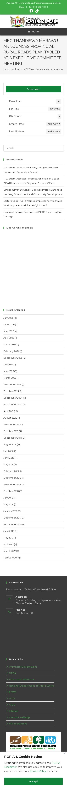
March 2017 (9, 551)
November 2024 (12, 384)
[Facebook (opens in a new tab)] (31, 11)
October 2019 (11, 431)
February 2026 (11, 351)
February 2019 (11, 471)
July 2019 (8, 451)
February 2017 (11, 557)
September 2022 (12, 404)
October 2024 (11, 391)
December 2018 (12, 477)
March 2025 (9, 377)
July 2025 (8, 364)
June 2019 (8, 457)
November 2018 (12, 484)
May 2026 (8, 331)
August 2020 (10, 417)
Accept (33, 781)
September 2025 (12, 357)
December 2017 (12, 517)
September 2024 (13, 397)
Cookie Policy (38, 771)
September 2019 (12, 437)
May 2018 (8, 504)
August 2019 (9, 444)
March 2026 (9, 344)
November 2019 (12, 424)
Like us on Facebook (20, 227)
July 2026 (8, 317)
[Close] (64, 753)
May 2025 (8, 371)
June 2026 (9, 324)
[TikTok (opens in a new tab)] (36, 11)
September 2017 (12, 524)
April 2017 (8, 544)
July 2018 (8, 497)
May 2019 (8, 464)
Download (33, 89)
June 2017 (8, 531)
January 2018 (10, 511)
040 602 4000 (40, 7)
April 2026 (8, 337)
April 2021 (8, 411)
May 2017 (8, 537)
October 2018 (11, 491)
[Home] (4, 69)
